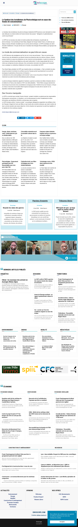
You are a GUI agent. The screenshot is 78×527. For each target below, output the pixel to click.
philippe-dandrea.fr (41, 515)
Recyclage (12, 205)
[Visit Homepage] (40, 3)
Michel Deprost (16, 210)
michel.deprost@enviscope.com (10, 112)
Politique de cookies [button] (55, 517)
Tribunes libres (65, 201)
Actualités (12, 13)
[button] (13, 248)
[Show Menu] (4, 3)
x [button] (75, 512)
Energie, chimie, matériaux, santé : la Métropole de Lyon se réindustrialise (9, 133)
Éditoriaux (13, 201)
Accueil (6, 13)
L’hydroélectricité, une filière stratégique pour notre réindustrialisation (28, 163)
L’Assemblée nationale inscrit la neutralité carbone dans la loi (29, 133)
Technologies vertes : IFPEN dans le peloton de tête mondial (47, 163)
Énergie (17, 13)
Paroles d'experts (40, 201)
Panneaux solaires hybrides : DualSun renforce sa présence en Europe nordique (48, 133)
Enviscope (39, 522)
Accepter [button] (62, 521)
